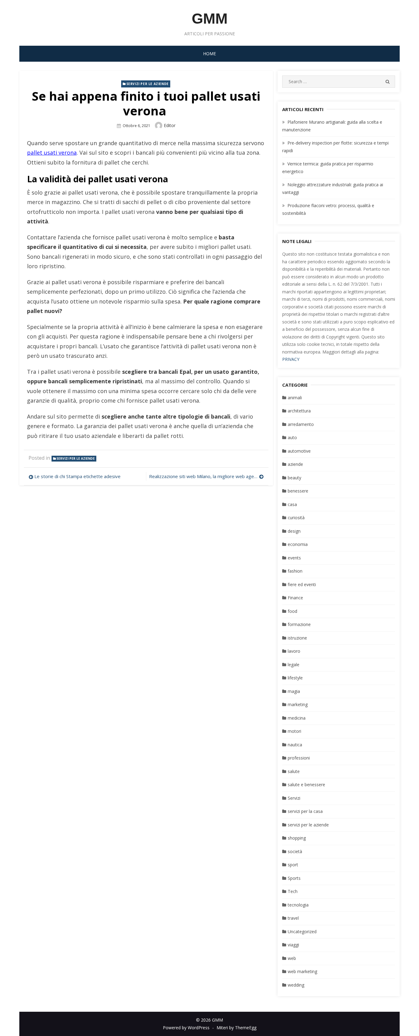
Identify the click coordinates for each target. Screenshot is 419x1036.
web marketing (302, 971)
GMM (210, 18)
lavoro (294, 651)
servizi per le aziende (147, 84)
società (295, 851)
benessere (298, 491)
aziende (295, 464)
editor (169, 125)
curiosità (296, 517)
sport (293, 865)
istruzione (297, 638)
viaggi (293, 945)
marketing (298, 704)
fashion (295, 571)
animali (295, 397)
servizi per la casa (305, 811)
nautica (295, 745)
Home (209, 53)
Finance (295, 598)
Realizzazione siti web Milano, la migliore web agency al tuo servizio (206, 476)
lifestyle (295, 678)
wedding (296, 985)
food (292, 611)
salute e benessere (306, 784)
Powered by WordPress (186, 1027)
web (292, 958)
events (294, 558)
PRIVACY (290, 359)
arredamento (301, 424)
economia (298, 544)
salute (294, 771)
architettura (299, 411)
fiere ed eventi (302, 584)
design (294, 531)
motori (294, 731)
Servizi (294, 798)
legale (293, 664)
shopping (297, 838)
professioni (299, 758)
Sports (294, 878)
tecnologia (298, 905)
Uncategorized (302, 931)
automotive (299, 451)
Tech (293, 891)
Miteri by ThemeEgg (236, 1027)
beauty (294, 478)
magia (294, 691)
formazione (299, 624)
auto (292, 437)
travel (293, 918)
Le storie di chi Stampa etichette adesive (77, 476)
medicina (297, 718)
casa (292, 504)
